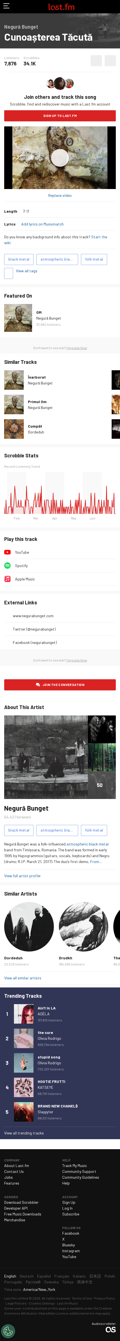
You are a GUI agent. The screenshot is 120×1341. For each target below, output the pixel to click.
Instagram (71, 1250)
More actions (110, 60)
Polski (110, 1276)
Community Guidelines (80, 1177)
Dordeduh (36, 432)
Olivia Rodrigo (49, 1038)
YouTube (22, 552)
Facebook (70, 1233)
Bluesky (68, 1244)
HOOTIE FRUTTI (51, 1081)
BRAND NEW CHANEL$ (58, 1106)
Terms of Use (82, 1298)
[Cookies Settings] (8, 1331)
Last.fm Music (67, 1303)
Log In (67, 1208)
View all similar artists (22, 977)
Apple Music (25, 579)
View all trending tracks (24, 1133)
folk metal (94, 259)
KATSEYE (45, 1087)
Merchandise (14, 1219)
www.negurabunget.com (33, 615)
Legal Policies (16, 1303)
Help (66, 1183)
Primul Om (37, 401)
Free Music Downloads (22, 1214)
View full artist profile (22, 875)
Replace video (60, 195)
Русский (33, 1281)
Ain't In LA (47, 1008)
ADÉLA (44, 1013)
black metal (18, 259)
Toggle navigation (6, 6)
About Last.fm (16, 1165)
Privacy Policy (104, 1298)
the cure (45, 1032)
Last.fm (61, 6)
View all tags (26, 270)
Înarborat (37, 377)
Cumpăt (35, 426)
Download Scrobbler (21, 1202)
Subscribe (70, 1214)
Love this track (96, 60)
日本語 (95, 1276)
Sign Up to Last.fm (60, 115)
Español (44, 1276)
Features (11, 1183)
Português (13, 1281)
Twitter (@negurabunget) (34, 629)
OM (39, 312)
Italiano (79, 1276)
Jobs (8, 1177)
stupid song (49, 1057)
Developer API (16, 1208)
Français (61, 1276)
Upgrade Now (77, 348)
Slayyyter (45, 1111)
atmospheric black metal (59, 259)
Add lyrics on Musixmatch (42, 224)
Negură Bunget (48, 318)
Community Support (79, 1171)
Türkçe (67, 1281)
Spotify (21, 565)
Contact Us (14, 1171)
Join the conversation (63, 685)
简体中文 (85, 1281)
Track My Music (74, 1165)
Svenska (51, 1281)
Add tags (8, 273)
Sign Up (68, 1202)
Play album (60, 157)
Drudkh (65, 957)
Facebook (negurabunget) (35, 642)
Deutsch (26, 1276)
